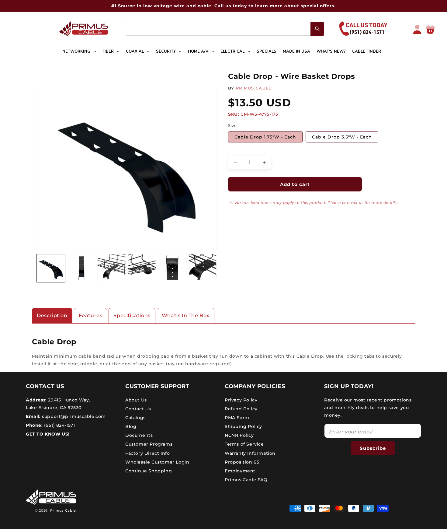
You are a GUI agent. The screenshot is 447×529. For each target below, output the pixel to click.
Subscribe (373, 448)
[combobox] (225, 29)
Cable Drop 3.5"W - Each (342, 137)
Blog (130, 426)
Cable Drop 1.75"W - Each (265, 137)
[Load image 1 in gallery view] (51, 268)
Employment (240, 471)
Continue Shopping (148, 471)
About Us (136, 399)
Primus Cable (63, 510)
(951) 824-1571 (59, 425)
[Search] (317, 29)
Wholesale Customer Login (157, 461)
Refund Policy (241, 408)
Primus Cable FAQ (246, 479)
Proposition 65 (242, 461)
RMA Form (237, 417)
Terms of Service (244, 444)
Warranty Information (250, 453)
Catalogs (135, 417)
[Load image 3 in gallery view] (111, 268)
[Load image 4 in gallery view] (142, 268)
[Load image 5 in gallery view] (172, 268)
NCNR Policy (239, 435)
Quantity (237, 150)
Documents (139, 435)
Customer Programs (148, 444)
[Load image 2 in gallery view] (81, 268)
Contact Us (138, 408)
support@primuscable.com (73, 416)
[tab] (52, 316)
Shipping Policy (243, 426)
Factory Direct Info (147, 453)
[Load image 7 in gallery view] (203, 268)
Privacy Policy (241, 399)
